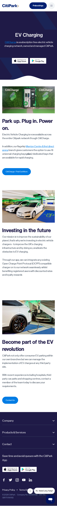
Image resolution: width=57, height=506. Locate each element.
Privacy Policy (8, 490)
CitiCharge (10, 42)
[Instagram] (17, 480)
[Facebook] (4, 480)
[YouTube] (23, 480)
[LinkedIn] (30, 480)
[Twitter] (10, 480)
